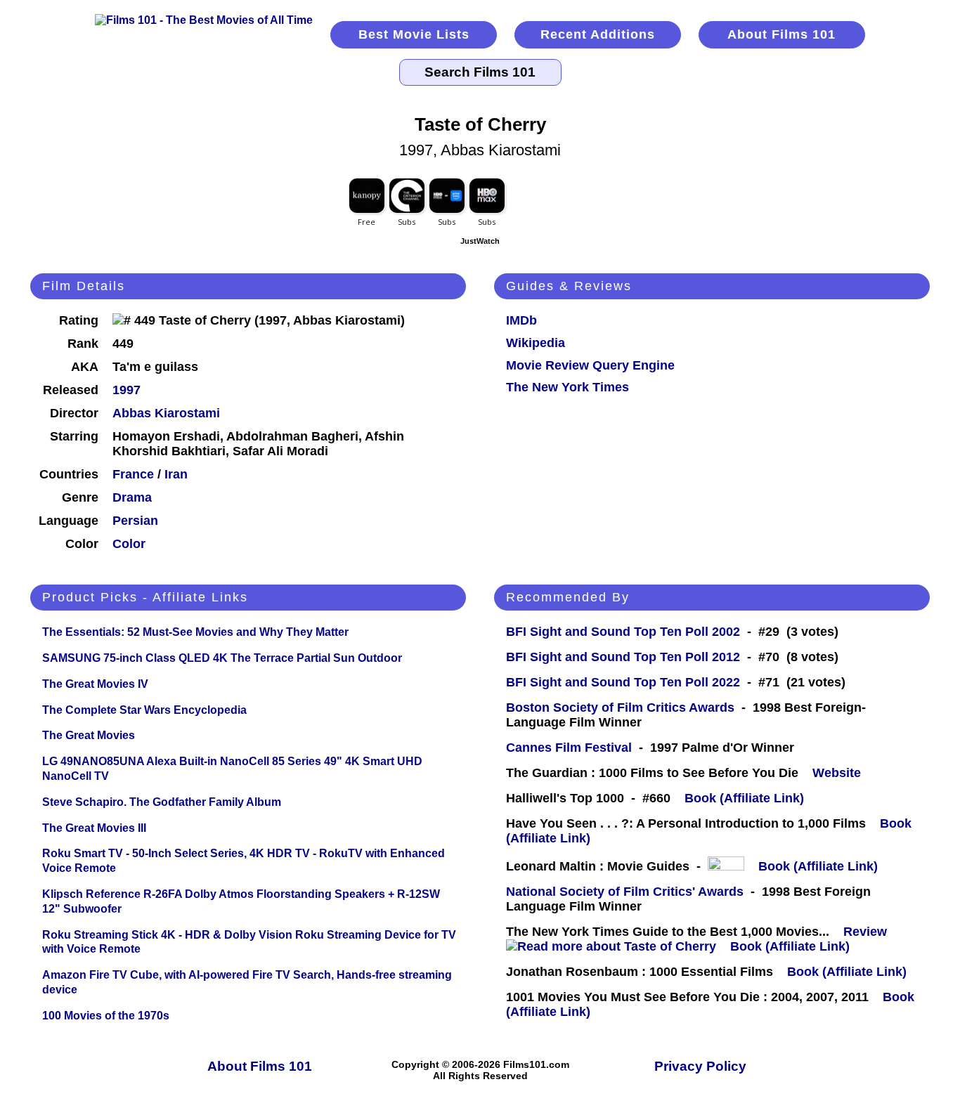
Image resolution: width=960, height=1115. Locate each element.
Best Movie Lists (413, 34)
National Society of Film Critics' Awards (625, 892)
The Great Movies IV (95, 684)
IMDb (521, 320)
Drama (132, 497)
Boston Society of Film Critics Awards (620, 707)
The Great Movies (88, 735)
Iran (176, 474)
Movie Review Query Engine (590, 365)
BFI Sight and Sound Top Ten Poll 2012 (623, 657)
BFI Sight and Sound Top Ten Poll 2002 (623, 632)
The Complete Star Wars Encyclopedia (144, 710)
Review (868, 932)
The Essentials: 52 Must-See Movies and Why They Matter (195, 632)
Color (128, 544)
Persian (135, 521)
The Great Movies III (94, 828)
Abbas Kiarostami (166, 413)
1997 (126, 390)
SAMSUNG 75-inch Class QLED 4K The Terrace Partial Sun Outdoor (222, 658)
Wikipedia (535, 343)
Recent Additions (597, 34)
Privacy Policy (700, 1066)
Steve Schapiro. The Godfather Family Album (161, 802)
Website (836, 773)
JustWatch (480, 241)
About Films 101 (781, 34)
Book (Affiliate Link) (744, 798)
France (133, 474)
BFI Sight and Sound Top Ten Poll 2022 (623, 682)
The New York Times (567, 387)
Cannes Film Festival (569, 748)
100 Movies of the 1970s (105, 1016)
